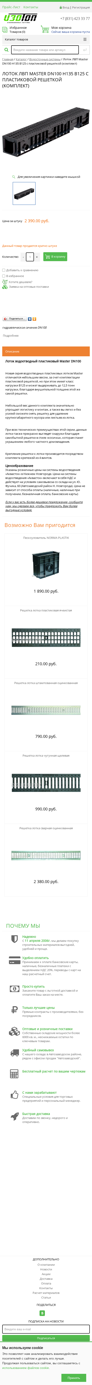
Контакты (30, 7)
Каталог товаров (16, 39)
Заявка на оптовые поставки (29, 287)
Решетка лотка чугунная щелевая (46, 755)
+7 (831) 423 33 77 (75, 18)
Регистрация (81, 7)
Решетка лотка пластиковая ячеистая (46, 610)
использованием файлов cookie (25, 1368)
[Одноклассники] (34, 319)
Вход (66, 7)
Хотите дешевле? (20, 282)
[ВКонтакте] (29, 319)
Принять (74, 1378)
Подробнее (11, 336)
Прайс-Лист (11, 7)
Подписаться (46, 1338)
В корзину (58, 257)
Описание (12, 351)
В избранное (15, 276)
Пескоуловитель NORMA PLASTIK (46, 538)
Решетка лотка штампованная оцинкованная (46, 683)
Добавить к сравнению (22, 270)
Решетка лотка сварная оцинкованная (46, 828)
